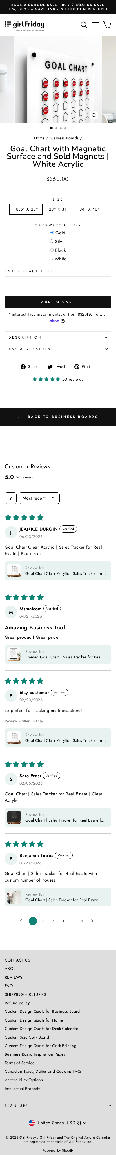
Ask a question (29, 348)
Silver (60, 242)
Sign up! (16, 1105)
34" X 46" (89, 209)
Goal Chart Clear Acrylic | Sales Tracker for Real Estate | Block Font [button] (63, 573)
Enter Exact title (29, 271)
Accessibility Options (24, 1080)
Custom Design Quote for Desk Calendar (41, 1028)
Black (60, 250)
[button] (47, 379)
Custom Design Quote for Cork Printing (40, 1046)
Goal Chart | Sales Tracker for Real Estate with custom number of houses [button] (61, 900)
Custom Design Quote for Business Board (42, 1011)
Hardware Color (58, 225)
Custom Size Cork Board (27, 1037)
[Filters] (11, 498)
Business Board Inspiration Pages (35, 1054)
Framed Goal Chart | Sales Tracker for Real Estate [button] (63, 657)
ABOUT (11, 968)
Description (25, 337)
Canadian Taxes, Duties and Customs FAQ (43, 1071)
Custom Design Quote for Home (34, 1020)
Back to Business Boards (62, 416)
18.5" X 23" (26, 209)
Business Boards (64, 138)
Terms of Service (19, 1063)
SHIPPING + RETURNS (25, 994)
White (60, 259)
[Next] (108, 79)
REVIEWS (14, 977)
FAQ (9, 986)
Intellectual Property (22, 1088)
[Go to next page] (93, 921)
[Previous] (7, 79)
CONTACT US (17, 960)
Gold (60, 233)
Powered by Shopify (58, 1150)
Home (39, 138)
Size (57, 199)
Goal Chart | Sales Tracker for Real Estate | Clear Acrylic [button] (63, 820)
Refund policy (17, 1003)
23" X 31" (59, 209)
